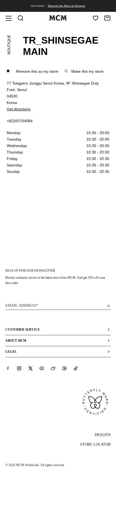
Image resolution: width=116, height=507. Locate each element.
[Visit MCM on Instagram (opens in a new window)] (19, 368)
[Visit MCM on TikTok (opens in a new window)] (75, 368)
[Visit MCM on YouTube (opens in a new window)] (41, 368)
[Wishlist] (95, 18)
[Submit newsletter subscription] (108, 305)
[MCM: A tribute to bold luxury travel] (58, 19)
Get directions (18, 109)
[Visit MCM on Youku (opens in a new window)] (64, 368)
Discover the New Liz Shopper (66, 5)
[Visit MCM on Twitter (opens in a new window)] (30, 368)
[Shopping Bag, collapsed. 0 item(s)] (107, 18)
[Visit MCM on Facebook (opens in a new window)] (7, 368)
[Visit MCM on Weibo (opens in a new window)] (53, 368)
